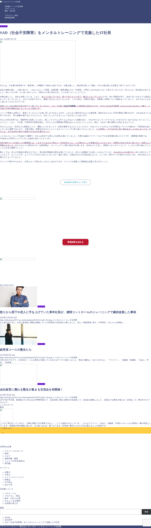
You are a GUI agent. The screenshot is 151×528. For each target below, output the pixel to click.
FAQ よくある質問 (12, 501)
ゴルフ (7, 456)
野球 (6, 454)
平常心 (7, 475)
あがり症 (8, 485)
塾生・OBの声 (10, 11)
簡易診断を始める (75, 242)
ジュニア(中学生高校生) (15, 461)
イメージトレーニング (14, 477)
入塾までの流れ (15, 20)
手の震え (8, 482)
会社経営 (4, 26)
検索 (2, 508)
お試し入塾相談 (15, 22)
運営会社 (23, 527)
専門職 (7, 463)
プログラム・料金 (11, 15)
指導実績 (12, 13)
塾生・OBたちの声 (13, 498)
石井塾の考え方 (11, 503)
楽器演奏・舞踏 (11, 459)
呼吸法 (7, 480)
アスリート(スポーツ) (14, 451)
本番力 (7, 472)
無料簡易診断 (10, 18)
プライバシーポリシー (9, 527)
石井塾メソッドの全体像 (14, 6)
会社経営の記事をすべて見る (75, 182)
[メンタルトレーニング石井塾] (10, 2)
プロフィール (10, 9)
